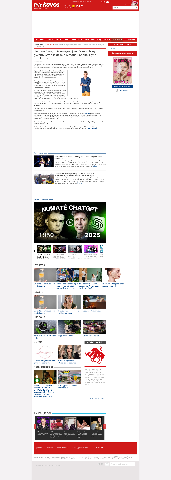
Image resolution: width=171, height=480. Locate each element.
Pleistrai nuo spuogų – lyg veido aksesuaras (68, 312)
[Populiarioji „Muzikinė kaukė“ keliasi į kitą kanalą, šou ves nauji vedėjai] (70, 429)
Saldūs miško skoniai (91, 336)
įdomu (87, 113)
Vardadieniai (75, 1)
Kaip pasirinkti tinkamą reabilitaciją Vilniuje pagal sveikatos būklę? (89, 286)
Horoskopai (82, 1)
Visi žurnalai (123, 90)
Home (40, 39)
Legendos (58, 45)
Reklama (50, 448)
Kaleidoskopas (117, 40)
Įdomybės (73, 45)
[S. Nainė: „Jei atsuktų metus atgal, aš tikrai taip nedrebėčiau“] (43, 429)
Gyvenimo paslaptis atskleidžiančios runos (67, 362)
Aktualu (50, 40)
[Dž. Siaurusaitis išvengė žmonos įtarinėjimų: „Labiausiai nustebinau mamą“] (97, 429)
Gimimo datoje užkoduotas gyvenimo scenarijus (45, 362)
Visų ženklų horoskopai (97, 398)
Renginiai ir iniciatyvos (96, 45)
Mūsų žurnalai (62, 448)
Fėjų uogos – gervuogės (68, 336)
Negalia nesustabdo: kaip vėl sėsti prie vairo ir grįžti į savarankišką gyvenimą (68, 286)
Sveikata (58, 40)
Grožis (66, 40)
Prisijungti (112, 48)
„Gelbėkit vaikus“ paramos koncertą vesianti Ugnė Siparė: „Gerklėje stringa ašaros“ (56, 434)
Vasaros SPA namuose (92, 311)
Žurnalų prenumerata (80, 448)
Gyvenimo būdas (76, 40)
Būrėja (99, 40)
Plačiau (94, 166)
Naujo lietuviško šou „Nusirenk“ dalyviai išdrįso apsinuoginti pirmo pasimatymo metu (82, 434)
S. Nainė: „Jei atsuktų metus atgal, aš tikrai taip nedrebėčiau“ (42, 433)
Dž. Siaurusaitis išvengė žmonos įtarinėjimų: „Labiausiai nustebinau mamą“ (97, 434)
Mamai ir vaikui (90, 40)
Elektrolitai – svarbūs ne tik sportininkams (44, 285)
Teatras (85, 45)
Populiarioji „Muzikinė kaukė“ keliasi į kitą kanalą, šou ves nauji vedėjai (69, 434)
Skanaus (107, 40)
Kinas (80, 45)
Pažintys (66, 45)
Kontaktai (88, 1)
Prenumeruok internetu (122, 87)
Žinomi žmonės (39, 46)
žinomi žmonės (92, 128)
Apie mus (38, 448)
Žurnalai (127, 4)
